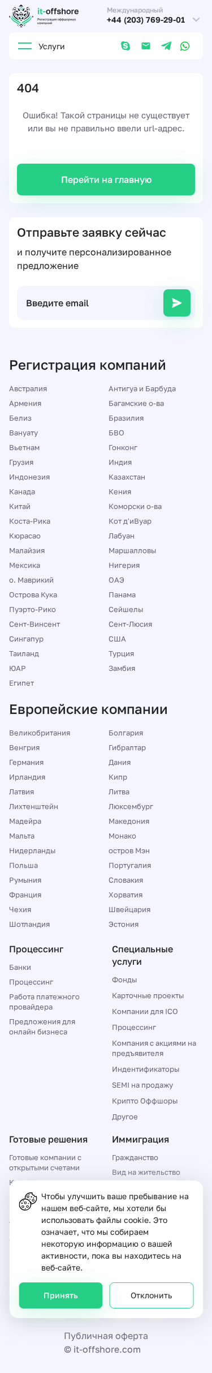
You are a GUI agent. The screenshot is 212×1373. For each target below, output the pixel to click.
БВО (116, 432)
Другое (125, 1116)
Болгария (126, 732)
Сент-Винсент (34, 623)
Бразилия (126, 417)
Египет (21, 682)
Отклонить (151, 1295)
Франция (25, 894)
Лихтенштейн (33, 806)
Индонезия (29, 476)
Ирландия (27, 776)
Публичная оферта (106, 1335)
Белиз (20, 417)
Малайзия (27, 550)
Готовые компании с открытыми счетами (45, 1162)
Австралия (28, 388)
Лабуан (122, 535)
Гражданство (135, 1157)
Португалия (130, 865)
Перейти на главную (106, 179)
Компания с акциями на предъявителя (154, 1048)
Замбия (122, 668)
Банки (20, 967)
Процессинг (31, 981)
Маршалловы (132, 550)
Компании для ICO (145, 1011)
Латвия (21, 791)
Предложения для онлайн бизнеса (42, 1026)
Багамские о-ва (136, 403)
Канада (22, 491)
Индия (120, 462)
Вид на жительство (146, 1172)
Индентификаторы (145, 1068)
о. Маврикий (31, 579)
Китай (20, 506)
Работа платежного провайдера (44, 1001)
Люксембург (131, 806)
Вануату (23, 432)
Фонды (124, 979)
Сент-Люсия (130, 623)
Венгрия (24, 747)
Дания (120, 762)
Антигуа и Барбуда (142, 388)
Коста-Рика (29, 520)
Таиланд (24, 653)
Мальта (21, 835)
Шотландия (29, 924)
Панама (122, 594)
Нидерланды (32, 850)
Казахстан (127, 476)
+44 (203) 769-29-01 (146, 20)
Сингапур (26, 638)
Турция (121, 653)
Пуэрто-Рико (32, 609)
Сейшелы (126, 609)
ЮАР (17, 668)
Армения (25, 403)
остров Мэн (129, 850)
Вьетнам (24, 447)
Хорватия (125, 894)
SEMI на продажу (142, 1084)
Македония (129, 820)
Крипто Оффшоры (145, 1100)
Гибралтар (127, 747)
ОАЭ (116, 579)
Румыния (25, 879)
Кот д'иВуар (130, 520)
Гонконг (123, 447)
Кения (120, 491)
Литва (119, 791)
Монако (122, 835)
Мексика (24, 565)
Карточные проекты (148, 995)
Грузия (21, 462)
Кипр (118, 776)
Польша (23, 865)
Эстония (124, 924)
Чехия (20, 909)
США (117, 638)
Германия (26, 762)
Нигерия (124, 565)
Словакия (126, 879)
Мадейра (25, 820)
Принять (61, 1295)
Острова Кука (33, 594)
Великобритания (39, 732)
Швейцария (129, 909)
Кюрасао (25, 535)
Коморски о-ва (135, 506)
